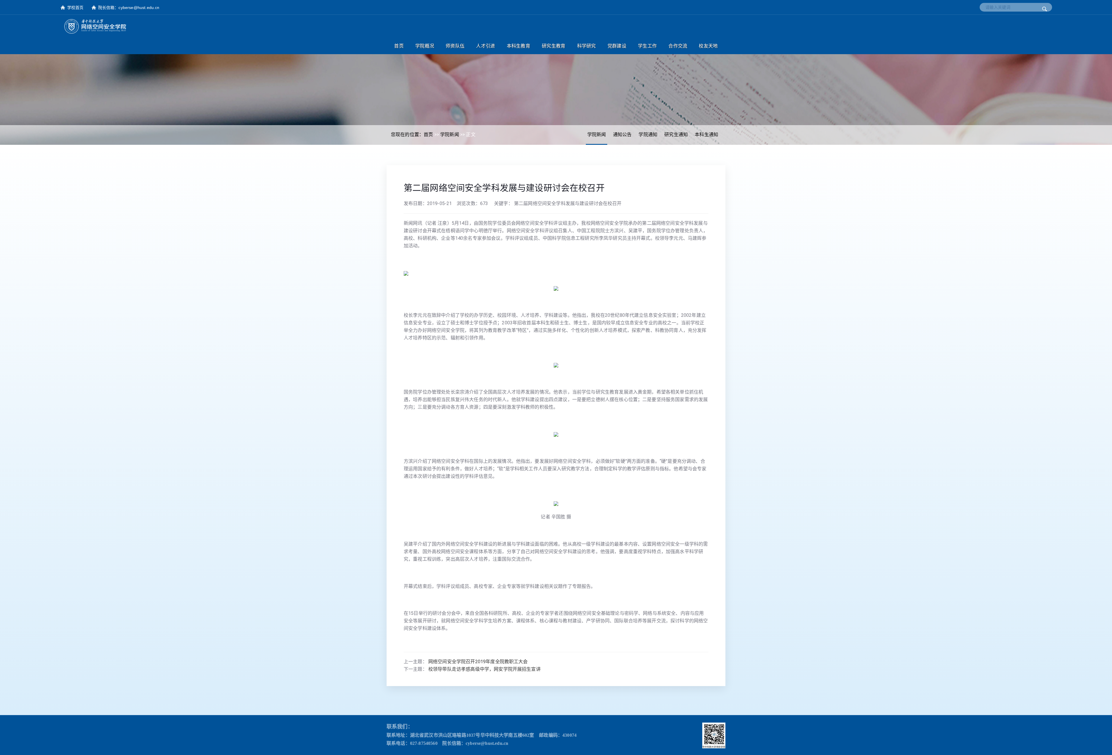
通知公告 (622, 134)
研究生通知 (676, 134)
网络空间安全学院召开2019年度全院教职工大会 (478, 661)
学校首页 (75, 7)
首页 (428, 134)
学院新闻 (596, 134)
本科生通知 (706, 134)
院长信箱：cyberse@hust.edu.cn (129, 7)
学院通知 (648, 134)
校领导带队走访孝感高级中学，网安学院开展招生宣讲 (484, 669)
